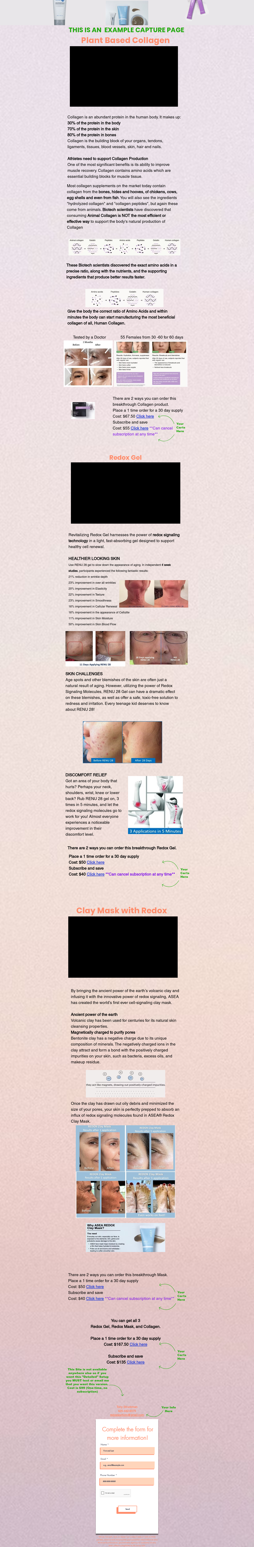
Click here (96, 874)
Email (103, 1459)
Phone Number (107, 1475)
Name (104, 1445)
